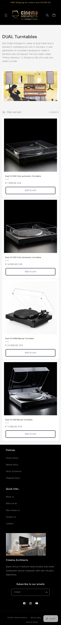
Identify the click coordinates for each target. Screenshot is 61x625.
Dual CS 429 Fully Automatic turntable (23, 257)
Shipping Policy (13, 478)
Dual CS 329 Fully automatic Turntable (23, 176)
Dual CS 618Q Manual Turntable (19, 338)
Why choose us (13, 510)
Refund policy (36, 618)
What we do (11, 503)
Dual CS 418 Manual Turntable (19, 420)
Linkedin (9, 523)
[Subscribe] (46, 592)
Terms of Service (13, 471)
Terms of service (32, 622)
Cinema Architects (20, 618)
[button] (6, 15)
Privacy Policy (12, 458)
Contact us (11, 517)
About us (10, 496)
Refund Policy (12, 464)
